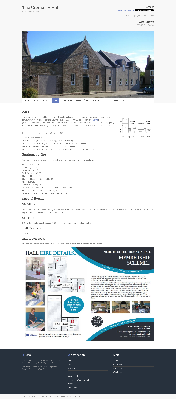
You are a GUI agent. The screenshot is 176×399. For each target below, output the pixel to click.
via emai (94, 120)
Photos (106, 100)
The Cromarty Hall (41, 7)
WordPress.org (119, 372)
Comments (119, 368)
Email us (130, 11)
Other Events (118, 100)
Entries (117, 364)
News (35, 100)
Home (26, 100)
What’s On (46, 100)
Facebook (121, 11)
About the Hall (66, 100)
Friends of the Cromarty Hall (88, 100)
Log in (115, 361)
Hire (55, 100)
